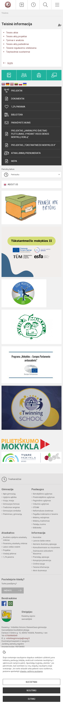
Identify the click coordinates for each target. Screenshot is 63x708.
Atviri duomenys (40, 571)
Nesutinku (31, 690)
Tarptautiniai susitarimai (18, 51)
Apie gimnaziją (9, 494)
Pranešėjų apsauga (41, 557)
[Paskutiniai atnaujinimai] (33, 5)
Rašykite (8, 590)
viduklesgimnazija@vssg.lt (18, 638)
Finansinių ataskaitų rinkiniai (15, 543)
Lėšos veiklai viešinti (11, 547)
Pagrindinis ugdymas (42, 501)
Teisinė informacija (41, 567)
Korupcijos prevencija (42, 560)
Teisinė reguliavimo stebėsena (21, 48)
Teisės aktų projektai (16, 36)
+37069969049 (10, 635)
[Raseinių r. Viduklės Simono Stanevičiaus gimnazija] (8, 4)
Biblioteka (17, 114)
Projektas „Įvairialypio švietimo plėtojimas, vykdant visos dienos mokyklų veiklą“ (30, 133)
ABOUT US (13, 184)
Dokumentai (17, 98)
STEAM (36, 507)
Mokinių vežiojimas (41, 517)
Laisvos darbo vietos (41, 541)
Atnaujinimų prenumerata (26, 153)
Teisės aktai (12, 32)
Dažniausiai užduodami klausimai (43, 552)
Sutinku (31, 699)
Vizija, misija (8, 501)
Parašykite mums (21, 122)
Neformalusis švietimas (43, 511)
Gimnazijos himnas (11, 504)
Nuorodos (37, 537)
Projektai (16, 90)
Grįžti (10, 63)
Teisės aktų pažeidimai (17, 44)
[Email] (10, 603)
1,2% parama (18, 106)
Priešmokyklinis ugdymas (44, 497)
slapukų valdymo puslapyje (31, 671)
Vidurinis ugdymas (41, 504)
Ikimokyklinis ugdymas (42, 494)
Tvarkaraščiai (14, 479)
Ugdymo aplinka (10, 497)
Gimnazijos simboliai (12, 511)
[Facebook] (4, 603)
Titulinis (5, 13)
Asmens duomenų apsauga (45, 544)
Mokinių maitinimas (41, 521)
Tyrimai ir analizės (15, 40)
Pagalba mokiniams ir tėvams (45, 514)
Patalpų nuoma (39, 524)
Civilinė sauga (39, 564)
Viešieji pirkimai (9, 554)
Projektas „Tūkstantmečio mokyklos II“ (33, 145)
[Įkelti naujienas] (22, 5)
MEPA (14, 161)
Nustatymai (31, 682)
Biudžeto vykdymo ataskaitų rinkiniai (15, 538)
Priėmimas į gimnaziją (12, 514)
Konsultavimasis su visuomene (46, 547)
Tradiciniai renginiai (11, 507)
